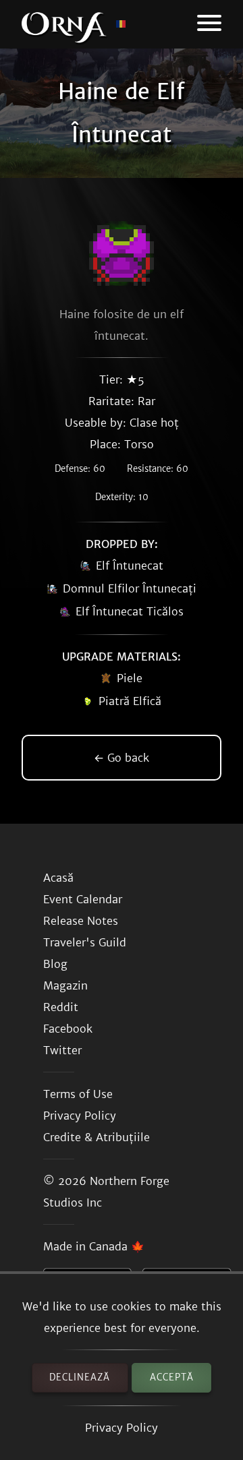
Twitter (62, 1050)
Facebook (67, 1028)
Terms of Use (78, 1094)
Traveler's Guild (84, 942)
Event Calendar (82, 899)
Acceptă (172, 1377)
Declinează (79, 1377)
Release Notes (80, 920)
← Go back (121, 757)
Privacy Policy (121, 1427)
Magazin (65, 985)
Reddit (60, 1007)
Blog (55, 964)
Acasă (58, 877)
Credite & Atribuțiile (96, 1137)
